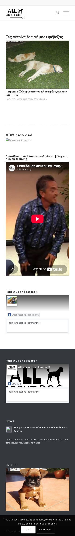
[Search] (55, 13)
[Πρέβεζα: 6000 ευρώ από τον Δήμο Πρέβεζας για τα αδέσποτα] (37, 65)
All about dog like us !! (34, 367)
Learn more (45, 529)
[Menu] (64, 13)
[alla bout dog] (31, 13)
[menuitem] (55, 13)
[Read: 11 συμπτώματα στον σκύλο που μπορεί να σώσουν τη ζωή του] (9, 429)
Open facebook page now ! (25, 315)
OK (28, 529)
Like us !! (16, 383)
